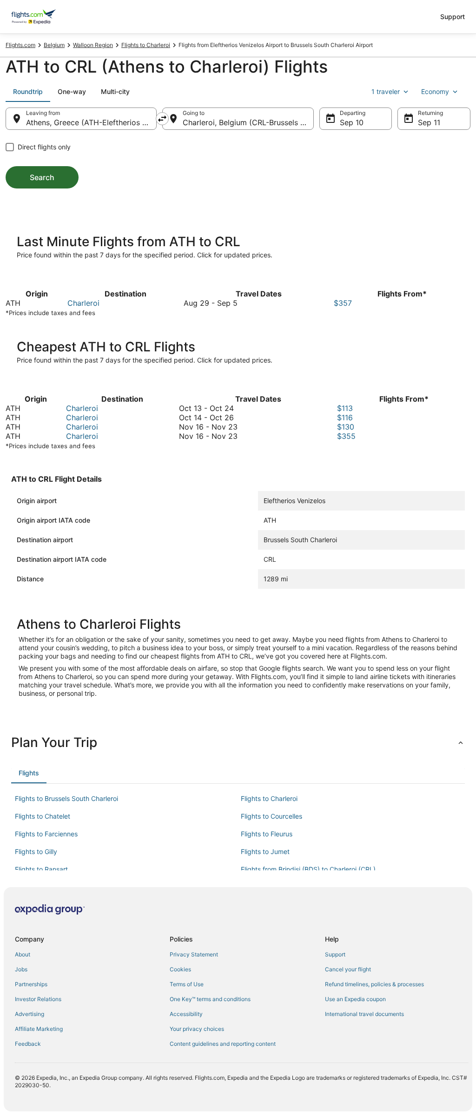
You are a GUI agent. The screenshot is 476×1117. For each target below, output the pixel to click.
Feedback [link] (28, 1043)
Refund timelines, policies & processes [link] (374, 984)
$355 (346, 436)
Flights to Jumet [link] (265, 851)
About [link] (22, 954)
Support (452, 16)
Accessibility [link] (186, 1013)
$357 (343, 303)
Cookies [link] (180, 969)
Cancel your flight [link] (348, 969)
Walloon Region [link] (93, 44)
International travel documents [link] (364, 1013)
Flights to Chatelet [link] (42, 816)
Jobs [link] (21, 969)
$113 (345, 408)
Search (42, 177)
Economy (435, 91)
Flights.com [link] (20, 44)
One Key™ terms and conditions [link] (210, 999)
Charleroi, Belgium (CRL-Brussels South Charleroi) (248, 122)
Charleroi (83, 303)
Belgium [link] (54, 44)
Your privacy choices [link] (197, 1028)
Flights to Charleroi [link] (145, 44)
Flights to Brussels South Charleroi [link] (66, 798)
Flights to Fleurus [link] (266, 834)
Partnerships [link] (31, 984)
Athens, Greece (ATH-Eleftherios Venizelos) (91, 122)
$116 (345, 417)
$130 (345, 426)
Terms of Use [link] (187, 984)
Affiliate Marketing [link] (39, 1028)
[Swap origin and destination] (162, 118)
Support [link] (335, 954)
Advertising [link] (29, 1013)
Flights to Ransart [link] (41, 869)
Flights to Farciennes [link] (46, 834)
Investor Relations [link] (38, 999)
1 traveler (385, 91)
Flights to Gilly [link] (36, 851)
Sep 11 (429, 122)
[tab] (28, 91)
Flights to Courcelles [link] (271, 816)
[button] (238, 742)
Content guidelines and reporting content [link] (223, 1043)
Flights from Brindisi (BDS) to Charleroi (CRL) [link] (308, 869)
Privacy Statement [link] (194, 954)
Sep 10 (352, 122)
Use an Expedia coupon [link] (355, 999)
